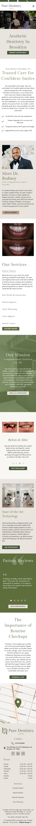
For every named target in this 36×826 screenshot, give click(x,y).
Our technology (11, 547)
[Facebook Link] (13, 753)
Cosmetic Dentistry (18, 788)
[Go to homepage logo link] (18, 731)
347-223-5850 (20, 743)
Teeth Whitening (9, 309)
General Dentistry (18, 793)
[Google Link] (18, 753)
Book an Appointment (18, 393)
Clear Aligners (8, 316)
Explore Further (10, 329)
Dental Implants (9, 302)
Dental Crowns (8, 323)
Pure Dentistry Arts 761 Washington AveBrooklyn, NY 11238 (19, 748)
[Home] (11, 6)
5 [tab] (25, 600)
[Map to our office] (18, 703)
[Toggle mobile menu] (33, 6)
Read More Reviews (18, 606)
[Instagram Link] (23, 753)
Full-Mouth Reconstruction (14, 295)
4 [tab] (23, 463)
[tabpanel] (18, 427)
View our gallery (18, 468)
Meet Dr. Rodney (10, 212)
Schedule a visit (18, 677)
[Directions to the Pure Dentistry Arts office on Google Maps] (8, 1)
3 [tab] (19, 463)
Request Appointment (18, 53)
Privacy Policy (14, 822)
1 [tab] (12, 463)
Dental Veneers (9, 271)
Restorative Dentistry (18, 797)
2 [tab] (16, 463)
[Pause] (5, 25)
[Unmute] (10, 25)
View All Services (18, 802)
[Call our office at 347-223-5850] (27, 1)
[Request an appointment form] (18, 1)
